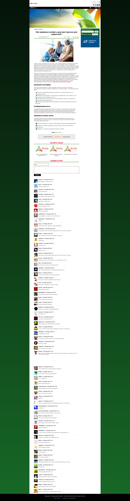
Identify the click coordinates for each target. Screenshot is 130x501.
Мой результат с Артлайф (70, 154)
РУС (93, 8)
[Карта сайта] (95, 5)
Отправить (37, 174)
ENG (99, 8)
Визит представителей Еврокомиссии (41, 155)
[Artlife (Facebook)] (99, 5)
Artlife (61, 498)
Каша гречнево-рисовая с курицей (56, 155)
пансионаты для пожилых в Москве (62, 81)
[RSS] (97, 5)
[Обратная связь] (93, 5)
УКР (96, 8)
